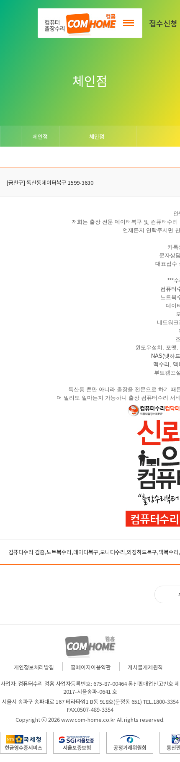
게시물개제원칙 (145, 667)
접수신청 (163, 23)
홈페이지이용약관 (91, 667)
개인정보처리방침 (34, 667)
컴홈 (79, 23)
